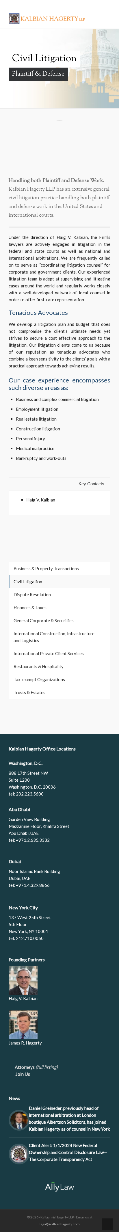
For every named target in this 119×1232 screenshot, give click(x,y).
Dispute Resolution (32, 594)
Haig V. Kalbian (40, 499)
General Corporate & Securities (44, 620)
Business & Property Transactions (46, 568)
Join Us (21, 1074)
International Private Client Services (49, 653)
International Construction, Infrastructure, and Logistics (54, 637)
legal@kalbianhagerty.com (60, 1224)
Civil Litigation (28, 581)
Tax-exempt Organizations (39, 679)
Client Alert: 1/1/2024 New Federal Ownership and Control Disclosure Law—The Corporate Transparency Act (68, 1152)
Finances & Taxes (30, 607)
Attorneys (35, 1067)
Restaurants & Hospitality (39, 666)
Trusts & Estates (29, 692)
